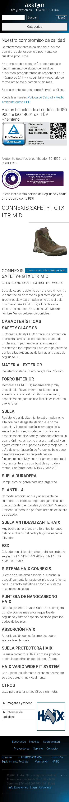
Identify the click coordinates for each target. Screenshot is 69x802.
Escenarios (19, 741)
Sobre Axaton (51, 741)
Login (33, 787)
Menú (61, 17)
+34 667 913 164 (47, 10)
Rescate (23, 761)
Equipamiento (10, 761)
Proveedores (22, 748)
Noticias (34, 741)
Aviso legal (45, 787)
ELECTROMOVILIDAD (31, 757)
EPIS (38, 757)
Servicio (38, 748)
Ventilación (41, 761)
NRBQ (55, 761)
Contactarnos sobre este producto (46, 270)
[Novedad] (46, 244)
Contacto (52, 748)
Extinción (57, 757)
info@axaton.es (21, 10)
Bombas (7, 757)
